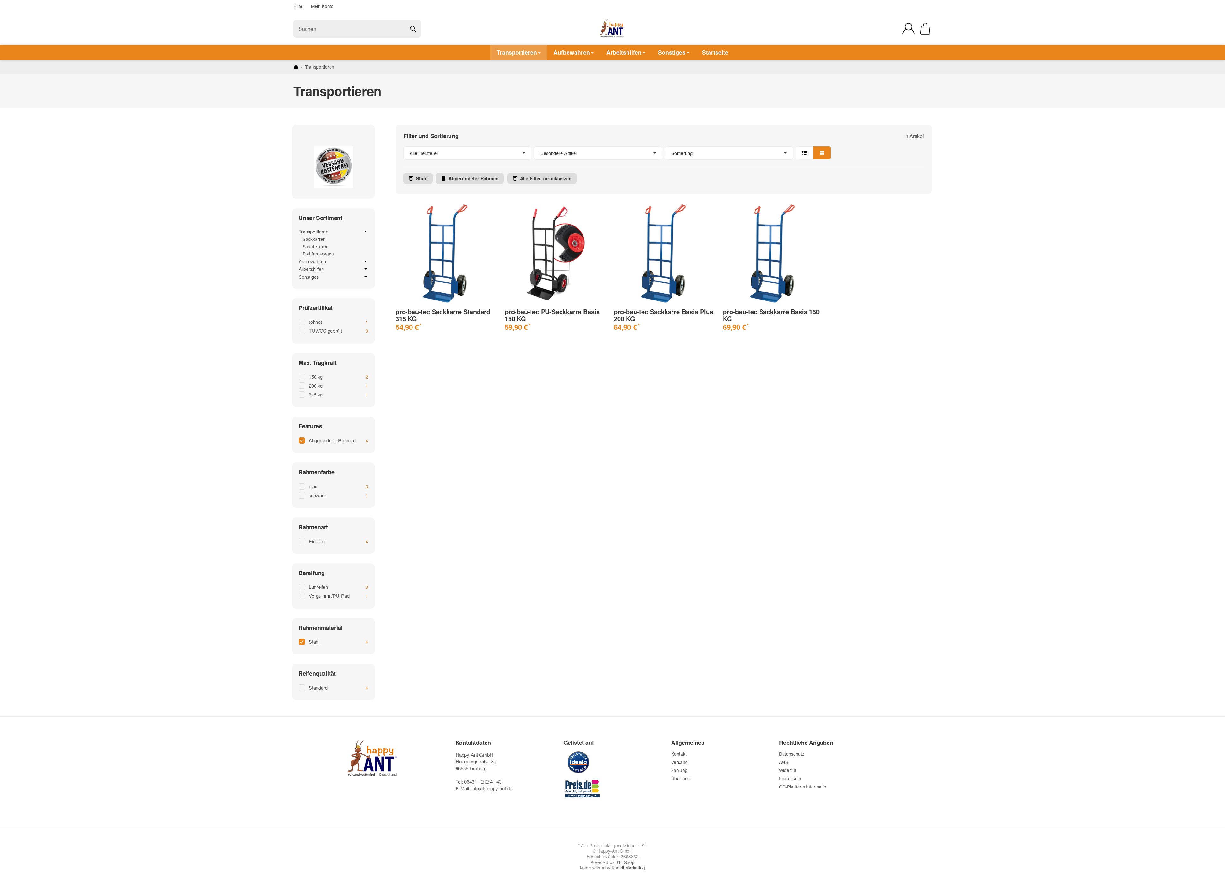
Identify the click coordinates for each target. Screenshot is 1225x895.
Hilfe (297, 6)
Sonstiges (672, 52)
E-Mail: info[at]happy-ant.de (484, 788)
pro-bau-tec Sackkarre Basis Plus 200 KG (663, 315)
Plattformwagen (318, 253)
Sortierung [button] (682, 153)
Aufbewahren (571, 52)
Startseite (715, 52)
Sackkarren (314, 239)
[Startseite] (296, 67)
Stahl (421, 178)
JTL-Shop (625, 862)
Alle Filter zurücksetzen (546, 178)
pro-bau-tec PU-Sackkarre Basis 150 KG (552, 315)
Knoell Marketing (628, 867)
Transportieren (517, 52)
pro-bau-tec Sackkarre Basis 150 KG (771, 315)
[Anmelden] (908, 28)
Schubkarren (316, 246)
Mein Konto (322, 6)
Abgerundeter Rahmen (474, 178)
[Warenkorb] (925, 28)
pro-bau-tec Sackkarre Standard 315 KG (443, 315)
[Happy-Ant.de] (612, 28)
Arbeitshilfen (624, 52)
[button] (663, 153)
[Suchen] (413, 29)
